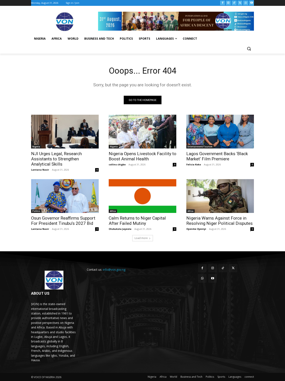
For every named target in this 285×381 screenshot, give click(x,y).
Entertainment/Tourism (200, 146)
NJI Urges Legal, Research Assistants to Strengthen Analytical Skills (56, 159)
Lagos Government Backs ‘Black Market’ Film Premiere (217, 156)
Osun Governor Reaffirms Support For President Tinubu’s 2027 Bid (63, 221)
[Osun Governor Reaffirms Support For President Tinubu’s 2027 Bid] (65, 196)
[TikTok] (234, 3)
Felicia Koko (193, 164)
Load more (141, 238)
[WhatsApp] (245, 3)
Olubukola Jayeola (120, 228)
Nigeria (36, 146)
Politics (36, 211)
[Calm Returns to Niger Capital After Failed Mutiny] (142, 196)
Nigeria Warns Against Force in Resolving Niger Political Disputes (219, 221)
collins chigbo (117, 164)
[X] (240, 3)
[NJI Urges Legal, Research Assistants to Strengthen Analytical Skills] (65, 131)
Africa (113, 211)
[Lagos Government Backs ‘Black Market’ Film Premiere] (220, 131)
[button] (249, 49)
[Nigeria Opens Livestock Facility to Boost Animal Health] (142, 131)
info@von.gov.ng (114, 270)
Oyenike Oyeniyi (196, 228)
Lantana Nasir (40, 169)
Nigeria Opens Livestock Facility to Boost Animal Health (142, 156)
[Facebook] (222, 3)
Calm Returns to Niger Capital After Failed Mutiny (137, 221)
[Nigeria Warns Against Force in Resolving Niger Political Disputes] (220, 196)
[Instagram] (228, 3)
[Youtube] (251, 3)
